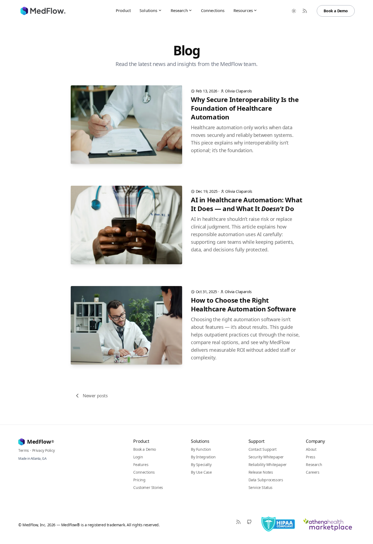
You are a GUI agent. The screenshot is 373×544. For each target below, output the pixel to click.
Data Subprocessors (265, 479)
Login (138, 456)
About (311, 449)
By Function (201, 449)
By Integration (203, 456)
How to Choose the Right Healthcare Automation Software (243, 304)
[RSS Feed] (304, 10)
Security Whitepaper (266, 456)
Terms (23, 450)
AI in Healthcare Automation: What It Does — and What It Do (246, 204)
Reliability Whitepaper (267, 464)
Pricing (139, 479)
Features (140, 464)
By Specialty (201, 464)
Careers (312, 472)
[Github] (249, 521)
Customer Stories (148, 487)
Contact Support (262, 449)
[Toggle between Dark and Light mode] (293, 10)
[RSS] (238, 521)
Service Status (260, 487)
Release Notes (260, 472)
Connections (213, 10)
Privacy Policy (43, 450)
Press (310, 456)
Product (123, 10)
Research (179, 10)
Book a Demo (336, 10)
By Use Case (201, 472)
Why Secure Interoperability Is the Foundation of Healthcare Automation (244, 108)
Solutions (148, 10)
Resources (243, 10)
